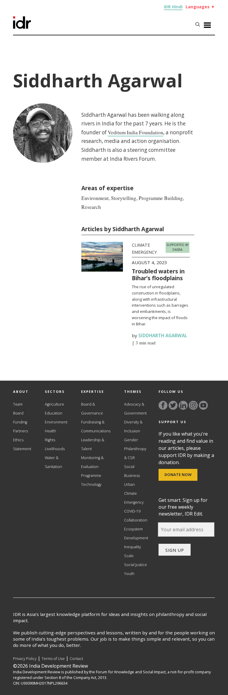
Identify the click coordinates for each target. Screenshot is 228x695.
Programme (91, 475)
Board (18, 413)
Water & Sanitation (53, 462)
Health (50, 431)
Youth (129, 573)
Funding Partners (20, 427)
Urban (129, 484)
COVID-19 (132, 511)
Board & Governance (92, 409)
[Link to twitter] (173, 405)
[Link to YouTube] (203, 405)
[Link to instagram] (193, 405)
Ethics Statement (22, 444)
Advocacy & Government (135, 409)
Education (53, 413)
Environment (56, 422)
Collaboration (135, 520)
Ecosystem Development (136, 533)
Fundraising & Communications (95, 427)
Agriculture (54, 404)
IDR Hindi (173, 7)
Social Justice (135, 564)
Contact (76, 658)
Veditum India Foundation (135, 132)
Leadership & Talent (92, 444)
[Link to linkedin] (183, 405)
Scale (129, 555)
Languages (200, 7)
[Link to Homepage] (22, 27)
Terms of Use (53, 658)
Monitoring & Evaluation (92, 462)
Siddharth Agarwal (162, 335)
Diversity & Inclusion (133, 427)
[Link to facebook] (163, 405)
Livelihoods (55, 448)
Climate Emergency (134, 498)
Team (18, 404)
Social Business (132, 471)
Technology (91, 484)
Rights (50, 439)
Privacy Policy (25, 658)
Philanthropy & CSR (135, 453)
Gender (131, 439)
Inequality (132, 546)
